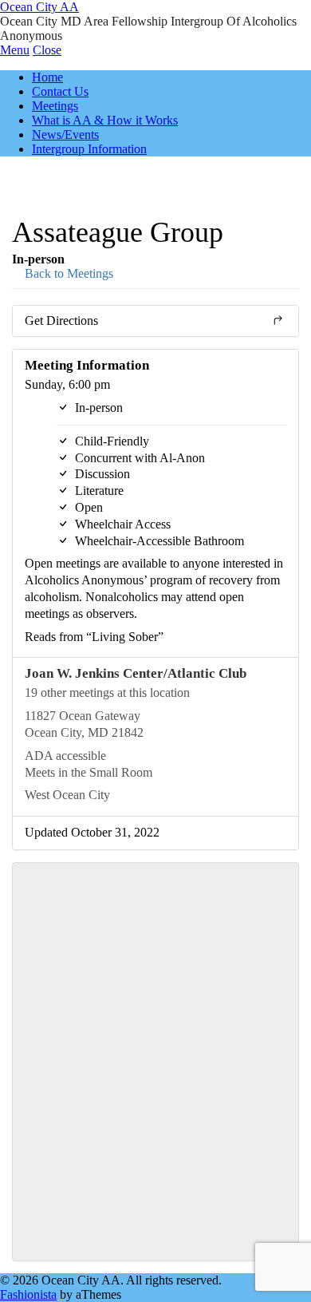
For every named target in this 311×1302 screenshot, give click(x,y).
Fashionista (28, 1294)
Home (47, 77)
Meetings (55, 106)
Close (47, 50)
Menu (15, 50)
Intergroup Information (89, 149)
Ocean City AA (39, 7)
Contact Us (60, 91)
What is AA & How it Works (105, 120)
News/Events (65, 134)
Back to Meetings (67, 273)
